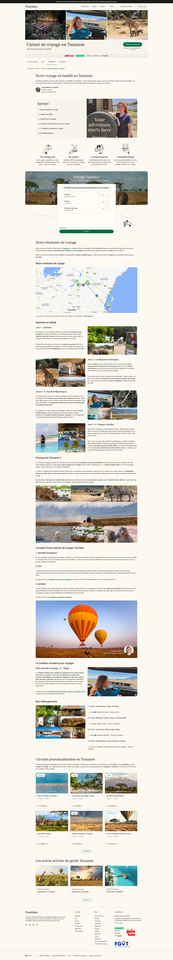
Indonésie (97, 933)
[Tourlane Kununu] (37, 925)
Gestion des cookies (95, 955)
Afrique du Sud (99, 916)
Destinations (31, 68)
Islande (97, 931)
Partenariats (78, 926)
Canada (97, 928)
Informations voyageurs (80, 955)
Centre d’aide (79, 931)
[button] (31, 6)
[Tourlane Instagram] (30, 925)
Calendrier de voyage (101, 944)
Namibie (97, 918)
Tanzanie (43, 68)
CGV (69, 955)
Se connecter (142, 6)
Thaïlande (98, 938)
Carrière (77, 923)
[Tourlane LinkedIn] (33, 925)
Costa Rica (98, 923)
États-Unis (98, 926)
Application (78, 928)
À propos (77, 916)
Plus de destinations (101, 941)
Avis (76, 918)
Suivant (86, 231)
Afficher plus (87, 851)
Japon (96, 936)
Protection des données (59, 955)
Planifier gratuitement (132, 44)
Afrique (37, 68)
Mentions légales (45, 955)
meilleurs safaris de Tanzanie (61, 597)
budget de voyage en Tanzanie (60, 579)
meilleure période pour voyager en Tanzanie (65, 691)
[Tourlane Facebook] (26, 925)
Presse (77, 921)
